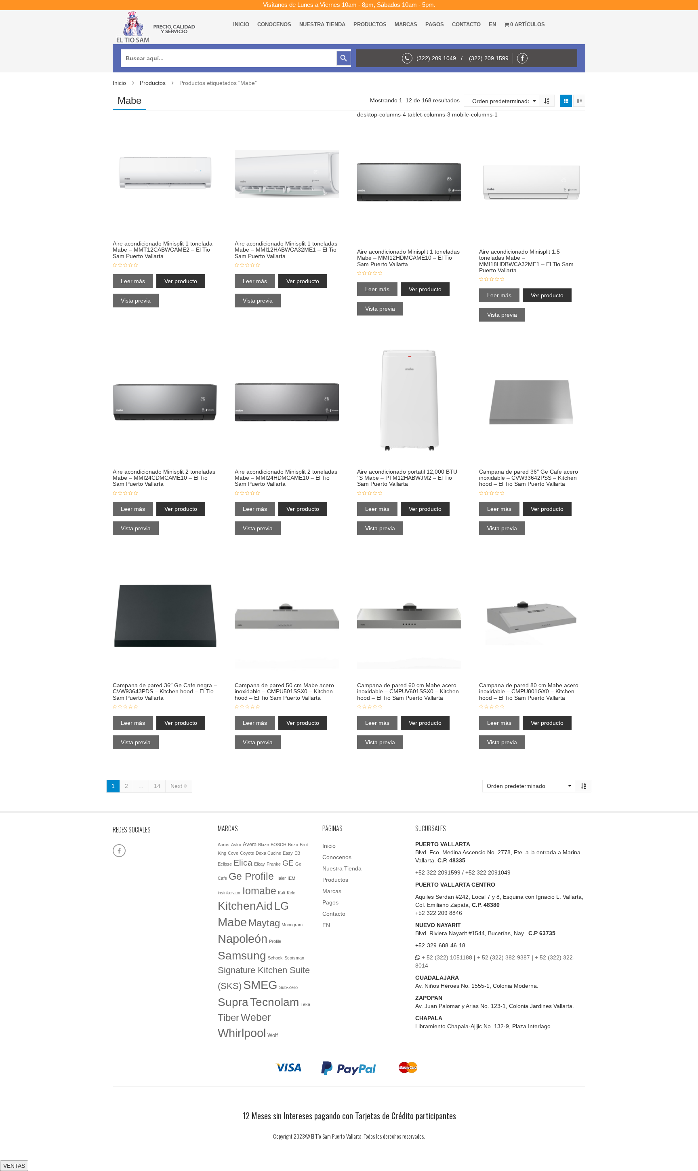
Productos (370, 24)
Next (177, 786)
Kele (291, 892)
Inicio (241, 24)
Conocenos (274, 24)
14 (157, 786)
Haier (280, 878)
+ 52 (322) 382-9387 (503, 957)
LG (281, 906)
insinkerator (229, 892)
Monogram (292, 924)
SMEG (260, 984)
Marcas (406, 24)
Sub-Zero (288, 987)
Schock (275, 957)
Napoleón (242, 938)
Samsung (242, 955)
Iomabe (259, 890)
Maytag (264, 923)
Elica (242, 862)
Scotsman (294, 957)
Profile (275, 941)
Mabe (232, 922)
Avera (249, 844)
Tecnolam (274, 1001)
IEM (291, 878)
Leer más (133, 281)
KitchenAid (245, 906)
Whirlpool (242, 1033)
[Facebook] (524, 58)
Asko (236, 844)
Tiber (228, 1017)
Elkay (259, 864)
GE (288, 863)
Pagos (434, 24)
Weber (256, 1017)
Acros (223, 844)
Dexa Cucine (268, 853)
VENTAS (14, 1166)
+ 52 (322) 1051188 (447, 957)
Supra (233, 1001)
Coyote (247, 853)
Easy (288, 853)
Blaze (263, 844)
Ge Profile (251, 876)
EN (492, 24)
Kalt (281, 892)
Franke (274, 864)
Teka (305, 1004)
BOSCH (278, 844)
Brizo (293, 844)
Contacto (466, 24)
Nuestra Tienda (322, 24)
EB (297, 853)
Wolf (272, 1035)
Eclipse (225, 864)
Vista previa (136, 300)
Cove (233, 853)
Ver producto (180, 281)
